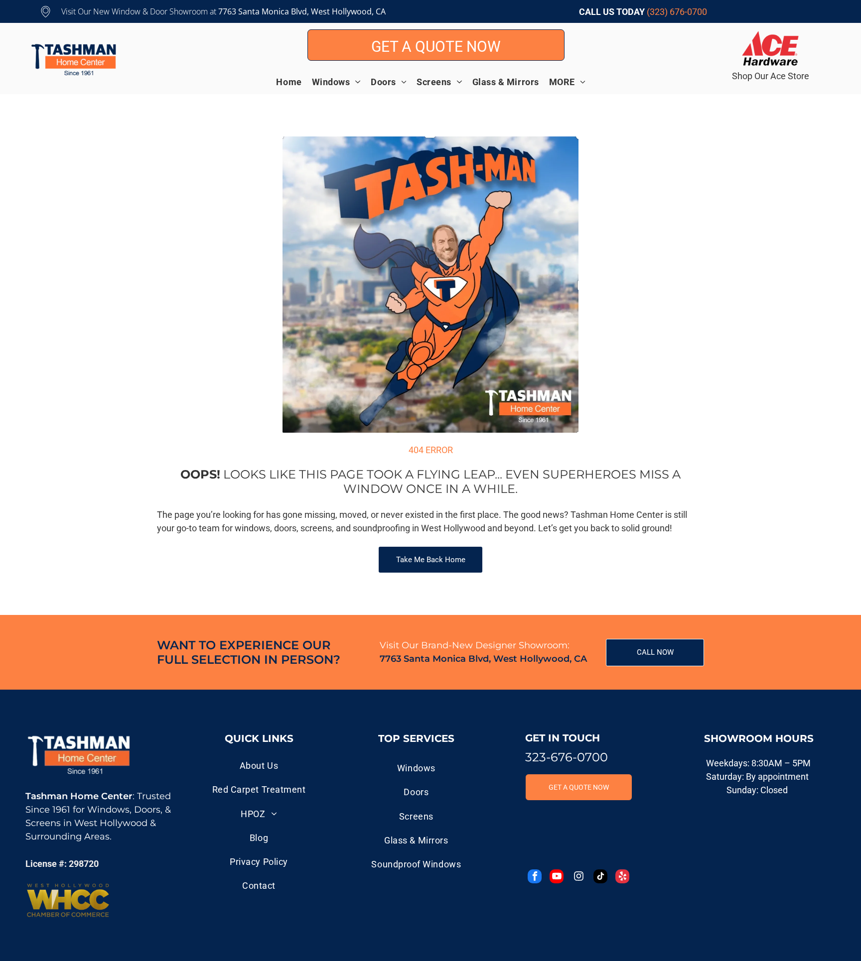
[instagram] (578, 877)
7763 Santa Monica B (257, 11)
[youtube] (557, 877)
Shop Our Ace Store (770, 76)
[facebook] (535, 877)
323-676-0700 (566, 757)
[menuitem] (293, 81)
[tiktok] (600, 877)
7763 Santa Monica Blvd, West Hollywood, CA (483, 658)
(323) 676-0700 (677, 11)
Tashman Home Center (79, 796)
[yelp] (622, 877)
